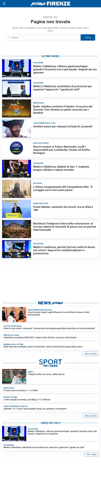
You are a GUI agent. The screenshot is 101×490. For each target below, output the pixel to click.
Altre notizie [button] (91, 353)
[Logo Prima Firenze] (50, 3)
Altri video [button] (92, 454)
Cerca (88, 37)
